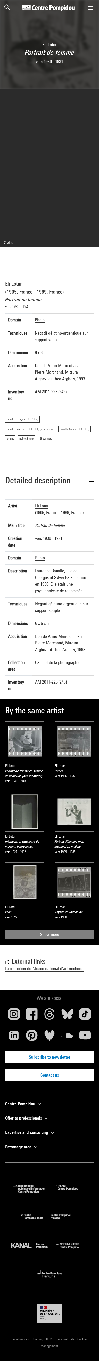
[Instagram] (14, 1016)
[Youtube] (85, 1037)
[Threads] (49, 1016)
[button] (49, 481)
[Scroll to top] (87, 1349)
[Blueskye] (67, 1016)
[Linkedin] (14, 1037)
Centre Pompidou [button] (20, 1104)
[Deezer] (49, 1037)
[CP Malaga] (65, 1220)
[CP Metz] (36, 1220)
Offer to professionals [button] (24, 1118)
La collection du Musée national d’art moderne (44, 968)
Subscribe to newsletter (49, 1057)
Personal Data (66, 1339)
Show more (49, 934)
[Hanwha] (50, 1278)
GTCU (50, 1339)
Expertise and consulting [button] (27, 1132)
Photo (40, 319)
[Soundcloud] (67, 1037)
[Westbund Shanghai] (72, 1249)
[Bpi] (33, 1191)
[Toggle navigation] (90, 8)
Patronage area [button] (18, 1146)
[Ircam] (69, 1191)
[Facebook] (32, 1016)
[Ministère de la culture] (49, 1313)
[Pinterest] (32, 1037)
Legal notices (20, 1339)
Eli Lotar (13, 284)
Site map (38, 1339)
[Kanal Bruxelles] (33, 1249)
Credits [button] (8, 242)
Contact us (49, 1075)
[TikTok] (85, 1016)
